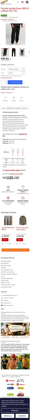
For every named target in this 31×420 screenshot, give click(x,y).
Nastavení (14, 410)
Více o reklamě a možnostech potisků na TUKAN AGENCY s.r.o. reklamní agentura (15, 376)
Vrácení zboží (5, 280)
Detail (5, 239)
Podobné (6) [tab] (10, 108)
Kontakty (3, 267)
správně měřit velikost (12, 170)
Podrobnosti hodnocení (7, 19)
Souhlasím (22, 416)
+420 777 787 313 (8, 298)
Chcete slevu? (5, 263)
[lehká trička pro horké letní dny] (15, 330)
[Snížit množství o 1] (7, 83)
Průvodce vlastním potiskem (9, 274)
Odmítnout (8, 416)
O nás (2, 276)
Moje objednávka (6, 261)
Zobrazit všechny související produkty (15, 250)
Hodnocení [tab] (18, 108)
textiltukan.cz (7, 303)
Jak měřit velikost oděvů (7, 272)
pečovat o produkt (16, 174)
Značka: (10, 21)
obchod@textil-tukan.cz (10, 295)
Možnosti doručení (6, 78)
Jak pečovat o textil (6, 287)
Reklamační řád (5, 282)
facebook (6, 300)
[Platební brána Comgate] (10, 380)
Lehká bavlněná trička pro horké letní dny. (13, 312)
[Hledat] (18, 2)
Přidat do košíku (16, 82)
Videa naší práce (8, 305)
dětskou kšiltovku (16, 344)
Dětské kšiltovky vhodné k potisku (10, 341)
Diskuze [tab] (24, 108)
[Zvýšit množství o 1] (7, 81)
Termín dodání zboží (7, 270)
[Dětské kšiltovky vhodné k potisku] (15, 361)
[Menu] (27, 2)
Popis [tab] (3, 108)
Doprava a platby (6, 265)
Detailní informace (6, 92)
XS (2, 243)
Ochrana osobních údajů (8, 285)
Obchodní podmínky (7, 278)
